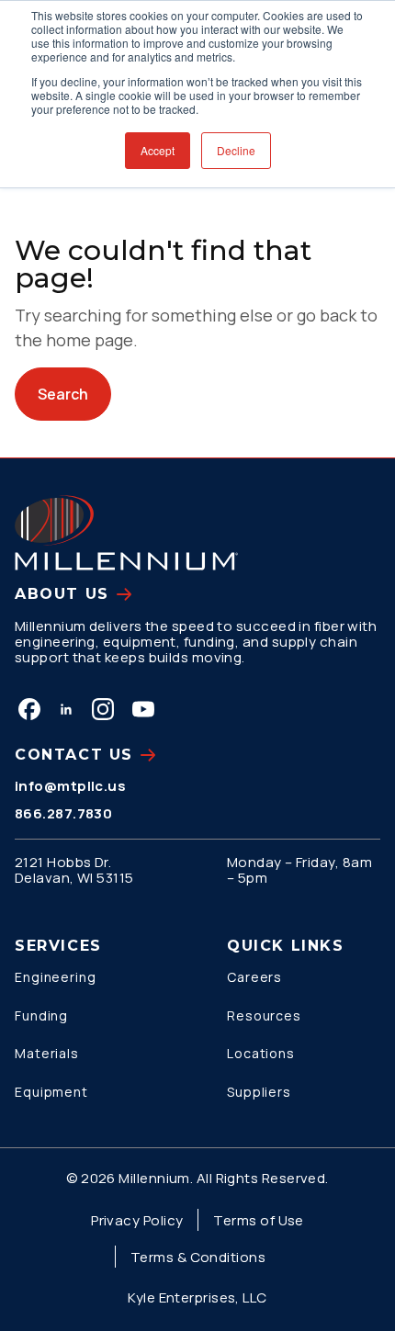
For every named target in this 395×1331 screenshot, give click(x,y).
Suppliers (259, 1091)
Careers (254, 977)
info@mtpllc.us (70, 786)
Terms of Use (258, 1220)
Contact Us (74, 754)
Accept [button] (158, 150)
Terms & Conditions (197, 1257)
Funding (41, 1015)
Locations (261, 1053)
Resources (264, 1015)
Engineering (55, 977)
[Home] (126, 532)
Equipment (51, 1091)
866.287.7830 (63, 813)
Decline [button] (236, 150)
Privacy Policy (137, 1220)
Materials (47, 1053)
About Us (62, 594)
